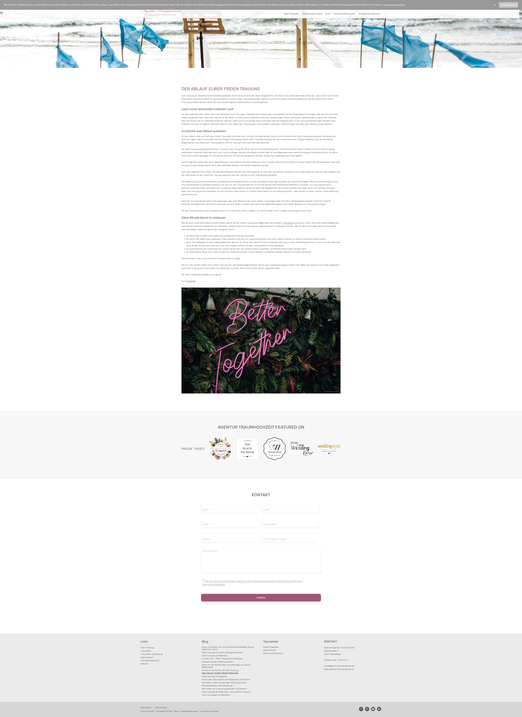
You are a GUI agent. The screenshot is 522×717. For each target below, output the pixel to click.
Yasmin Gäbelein (271, 647)
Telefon (205, 524)
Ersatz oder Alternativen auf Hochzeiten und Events (226, 679)
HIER (237, 258)
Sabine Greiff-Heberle (273, 653)
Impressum (146, 707)
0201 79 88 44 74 (340, 660)
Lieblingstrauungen (344, 13)
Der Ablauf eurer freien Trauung (220, 673)
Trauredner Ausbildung (152, 654)
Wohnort (206, 539)
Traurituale (288, 223)
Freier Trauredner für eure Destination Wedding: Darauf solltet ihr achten (228, 648)
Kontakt (144, 663)
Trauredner (146, 651)
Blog (328, 13)
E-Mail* (266, 509)
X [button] (495, 5)
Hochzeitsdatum (270, 524)
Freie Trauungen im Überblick (216, 695)
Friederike (191, 281)
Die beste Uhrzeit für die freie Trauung (220, 670)
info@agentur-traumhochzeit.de (339, 666)
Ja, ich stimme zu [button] (509, 5)
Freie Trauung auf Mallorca (214, 656)
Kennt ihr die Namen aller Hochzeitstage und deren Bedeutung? (226, 666)
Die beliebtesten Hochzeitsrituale (217, 686)
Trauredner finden (312, 13)
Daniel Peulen (269, 650)
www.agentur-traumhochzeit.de (339, 669)
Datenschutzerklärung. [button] (394, 5)
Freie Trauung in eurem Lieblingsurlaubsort (222, 652)
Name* (205, 509)
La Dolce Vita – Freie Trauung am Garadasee (222, 659)
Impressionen (147, 657)
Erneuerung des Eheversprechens (218, 662)
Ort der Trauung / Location (274, 539)
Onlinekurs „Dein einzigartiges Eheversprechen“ (224, 683)
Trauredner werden (369, 13)
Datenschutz (161, 707)
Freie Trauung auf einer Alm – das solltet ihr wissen (226, 692)
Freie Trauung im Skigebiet (214, 676)
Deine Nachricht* (210, 551)
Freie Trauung (291, 13)
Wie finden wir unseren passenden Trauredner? (224, 689)
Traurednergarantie (150, 660)
